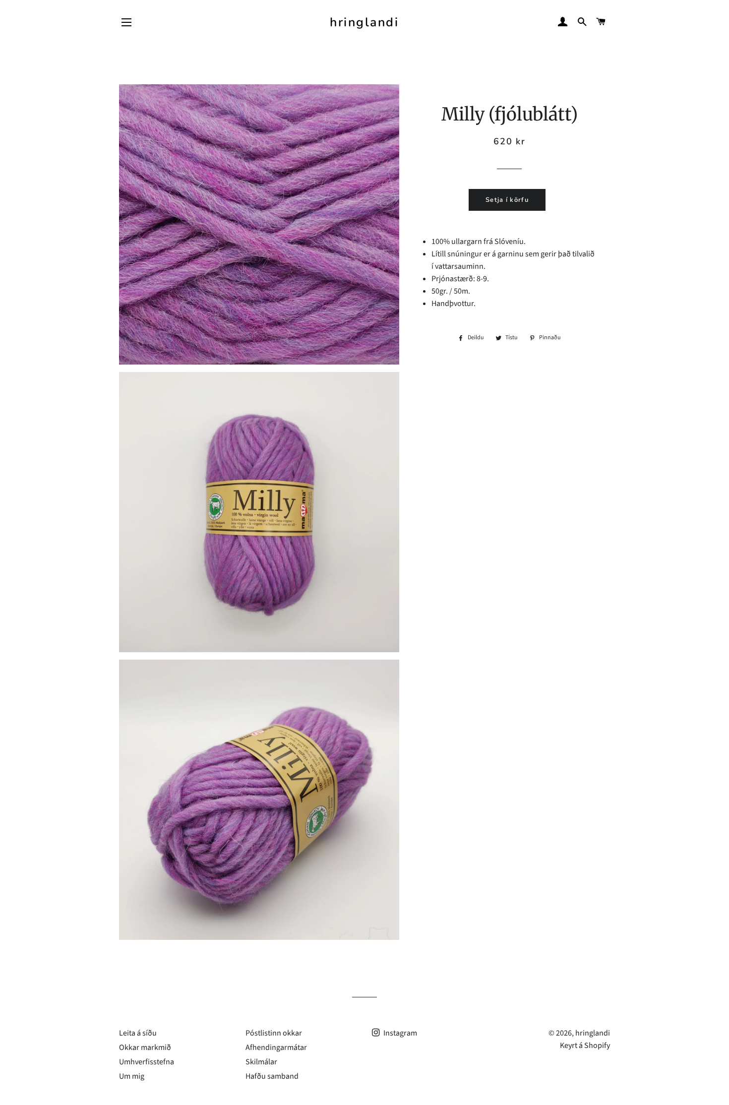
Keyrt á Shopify (585, 1045)
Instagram (399, 1033)
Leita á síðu (138, 1033)
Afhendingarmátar (276, 1047)
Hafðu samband (272, 1076)
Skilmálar (261, 1061)
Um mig (131, 1076)
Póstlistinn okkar (273, 1033)
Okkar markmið (145, 1047)
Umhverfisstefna (146, 1061)
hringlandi (364, 22)
